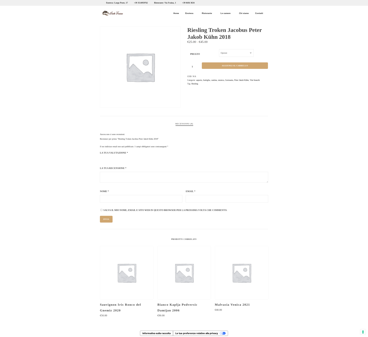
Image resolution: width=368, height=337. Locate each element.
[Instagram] (263, 2)
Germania (229, 80)
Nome (104, 191)
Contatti (259, 13)
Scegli (127, 321)
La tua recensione (113, 168)
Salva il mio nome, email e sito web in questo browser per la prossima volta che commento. (165, 210)
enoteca (221, 80)
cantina (214, 80)
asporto (199, 80)
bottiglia (206, 80)
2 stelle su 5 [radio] (105, 159)
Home (176, 13)
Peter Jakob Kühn (241, 80)
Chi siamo (244, 13)
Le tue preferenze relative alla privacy (196, 333)
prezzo (195, 54)
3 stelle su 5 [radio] (109, 159)
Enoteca (189, 13)
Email (190, 191)
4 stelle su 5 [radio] (113, 159)
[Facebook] (258, 2)
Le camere (226, 13)
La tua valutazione (114, 153)
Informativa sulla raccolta (156, 333)
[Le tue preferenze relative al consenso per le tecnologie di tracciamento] (363, 332)
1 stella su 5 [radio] (101, 159)
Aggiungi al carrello (235, 66)
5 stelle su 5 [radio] (117, 159)
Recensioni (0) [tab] (184, 124)
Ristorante (207, 13)
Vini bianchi (255, 80)
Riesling (194, 84)
